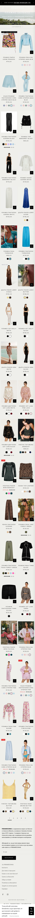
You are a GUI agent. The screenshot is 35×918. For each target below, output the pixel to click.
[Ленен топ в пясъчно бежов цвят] (25, 491)
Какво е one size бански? (10, 873)
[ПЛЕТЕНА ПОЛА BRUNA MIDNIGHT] (30, 811)
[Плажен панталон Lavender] (11, 144)
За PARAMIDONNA (7, 864)
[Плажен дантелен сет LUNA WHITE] (9, 414)
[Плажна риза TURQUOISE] (10, 259)
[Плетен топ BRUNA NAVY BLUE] (30, 452)
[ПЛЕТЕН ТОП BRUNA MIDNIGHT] (20, 452)
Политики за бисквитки (9, 883)
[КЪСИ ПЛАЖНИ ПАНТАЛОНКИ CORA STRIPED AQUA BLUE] (11, 105)
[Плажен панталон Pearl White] (24, 259)
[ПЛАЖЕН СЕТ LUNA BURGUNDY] (11, 414)
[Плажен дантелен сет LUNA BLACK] (6, 414)
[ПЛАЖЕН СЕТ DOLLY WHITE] (10, 336)
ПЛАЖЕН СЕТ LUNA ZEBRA (26, 607)
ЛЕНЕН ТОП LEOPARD (26, 485)
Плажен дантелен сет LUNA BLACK (9, 445)
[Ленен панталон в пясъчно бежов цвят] (8, 532)
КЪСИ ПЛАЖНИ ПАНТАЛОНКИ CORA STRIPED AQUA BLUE (9, 98)
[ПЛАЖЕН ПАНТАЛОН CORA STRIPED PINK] (28, 105)
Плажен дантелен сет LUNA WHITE (9, 407)
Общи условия (6, 879)
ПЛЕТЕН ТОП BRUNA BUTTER (9, 804)
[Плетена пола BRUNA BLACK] (20, 811)
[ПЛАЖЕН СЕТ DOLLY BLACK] (8, 336)
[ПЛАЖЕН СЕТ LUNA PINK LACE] (31, 414)
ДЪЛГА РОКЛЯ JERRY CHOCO (9, 291)
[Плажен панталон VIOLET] (8, 144)
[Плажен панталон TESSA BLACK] (6, 573)
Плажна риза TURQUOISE (9, 252)
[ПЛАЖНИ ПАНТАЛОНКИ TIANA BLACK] (9, 616)
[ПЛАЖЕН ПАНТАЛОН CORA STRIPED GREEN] (26, 105)
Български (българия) (16, 899)
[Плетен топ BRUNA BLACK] (23, 452)
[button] (3, 42)
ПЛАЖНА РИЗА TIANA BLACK (26, 566)
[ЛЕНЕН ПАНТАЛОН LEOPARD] (10, 532)
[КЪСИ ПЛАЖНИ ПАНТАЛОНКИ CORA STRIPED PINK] (6, 105)
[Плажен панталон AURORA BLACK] (3, 144)
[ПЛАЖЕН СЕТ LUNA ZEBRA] (28, 414)
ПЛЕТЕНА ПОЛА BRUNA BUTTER (26, 804)
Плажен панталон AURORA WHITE (9, 213)
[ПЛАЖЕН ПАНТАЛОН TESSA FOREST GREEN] (3, 573)
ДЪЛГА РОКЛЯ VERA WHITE (9, 368)
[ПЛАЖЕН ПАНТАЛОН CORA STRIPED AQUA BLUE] (31, 105)
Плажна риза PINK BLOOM (9, 727)
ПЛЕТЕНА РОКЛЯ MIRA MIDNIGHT (9, 486)
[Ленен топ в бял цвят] (22, 491)
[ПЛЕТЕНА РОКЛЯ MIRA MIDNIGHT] (11, 493)
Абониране (9, 857)
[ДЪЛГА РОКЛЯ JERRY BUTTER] (25, 220)
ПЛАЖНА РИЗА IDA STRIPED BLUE (26, 766)
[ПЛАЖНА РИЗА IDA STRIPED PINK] (27, 65)
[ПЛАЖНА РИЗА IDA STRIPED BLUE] (22, 65)
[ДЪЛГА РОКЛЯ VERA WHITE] (10, 375)
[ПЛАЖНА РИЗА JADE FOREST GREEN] (26, 532)
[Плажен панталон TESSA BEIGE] (8, 573)
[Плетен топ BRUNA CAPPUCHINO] (25, 452)
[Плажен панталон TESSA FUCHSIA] (13, 573)
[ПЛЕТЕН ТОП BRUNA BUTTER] (13, 811)
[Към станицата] (25, 818)
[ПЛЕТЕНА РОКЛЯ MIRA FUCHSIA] (9, 493)
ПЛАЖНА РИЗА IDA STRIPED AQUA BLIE (26, 58)
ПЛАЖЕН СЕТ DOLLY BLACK (26, 329)
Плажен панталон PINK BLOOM (26, 727)
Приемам (31, 911)
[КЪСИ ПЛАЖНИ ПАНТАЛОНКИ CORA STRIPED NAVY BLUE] (4, 105)
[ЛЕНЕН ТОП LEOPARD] (30, 491)
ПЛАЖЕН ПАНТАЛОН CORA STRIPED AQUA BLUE (26, 98)
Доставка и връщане (8, 870)
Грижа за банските (8, 876)
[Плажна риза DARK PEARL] (8, 259)
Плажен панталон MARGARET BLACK (9, 178)
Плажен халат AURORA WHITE (26, 178)
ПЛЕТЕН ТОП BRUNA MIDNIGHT (26, 445)
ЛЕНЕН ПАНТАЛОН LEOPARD (9, 525)
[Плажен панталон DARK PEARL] (26, 259)
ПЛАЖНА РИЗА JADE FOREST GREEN (26, 525)
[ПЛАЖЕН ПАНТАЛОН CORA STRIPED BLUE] (21, 105)
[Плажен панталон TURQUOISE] (28, 259)
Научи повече (14, 916)
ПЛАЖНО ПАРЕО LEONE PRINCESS (9, 58)
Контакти (5, 867)
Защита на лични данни (9, 886)
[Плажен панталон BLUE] (13, 144)
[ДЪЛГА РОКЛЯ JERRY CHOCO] (27, 220)
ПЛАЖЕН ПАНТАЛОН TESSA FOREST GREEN (9, 566)
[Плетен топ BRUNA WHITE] (28, 452)
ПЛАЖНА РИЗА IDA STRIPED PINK (26, 648)
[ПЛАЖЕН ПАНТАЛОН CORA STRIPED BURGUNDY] (24, 105)
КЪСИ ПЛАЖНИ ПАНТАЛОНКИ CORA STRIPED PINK (26, 687)
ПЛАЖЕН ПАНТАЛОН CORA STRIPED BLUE (9, 766)
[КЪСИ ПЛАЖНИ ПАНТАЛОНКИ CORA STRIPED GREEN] (9, 105)
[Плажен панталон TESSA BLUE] (11, 573)
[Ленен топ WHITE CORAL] (27, 491)
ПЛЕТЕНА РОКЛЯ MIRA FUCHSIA (9, 648)
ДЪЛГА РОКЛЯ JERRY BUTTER (26, 291)
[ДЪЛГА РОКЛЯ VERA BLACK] (8, 375)
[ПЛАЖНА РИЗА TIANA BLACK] (26, 573)
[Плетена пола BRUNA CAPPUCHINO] (23, 811)
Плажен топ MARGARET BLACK (26, 137)
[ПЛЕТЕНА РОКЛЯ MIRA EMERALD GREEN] (6, 493)
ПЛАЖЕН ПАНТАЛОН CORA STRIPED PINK (9, 686)
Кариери (4, 889)
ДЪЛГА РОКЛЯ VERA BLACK (26, 368)
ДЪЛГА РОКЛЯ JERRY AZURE (26, 213)
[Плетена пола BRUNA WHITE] (25, 811)
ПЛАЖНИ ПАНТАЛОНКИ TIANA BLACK (9, 608)
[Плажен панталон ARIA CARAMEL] (6, 144)
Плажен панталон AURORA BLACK (9, 137)
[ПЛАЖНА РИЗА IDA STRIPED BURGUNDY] (25, 65)
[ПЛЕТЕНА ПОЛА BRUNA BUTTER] (28, 811)
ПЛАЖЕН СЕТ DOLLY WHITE (9, 329)
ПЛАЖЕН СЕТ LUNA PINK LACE (26, 407)
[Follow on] (3, 894)
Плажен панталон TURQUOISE (26, 252)
